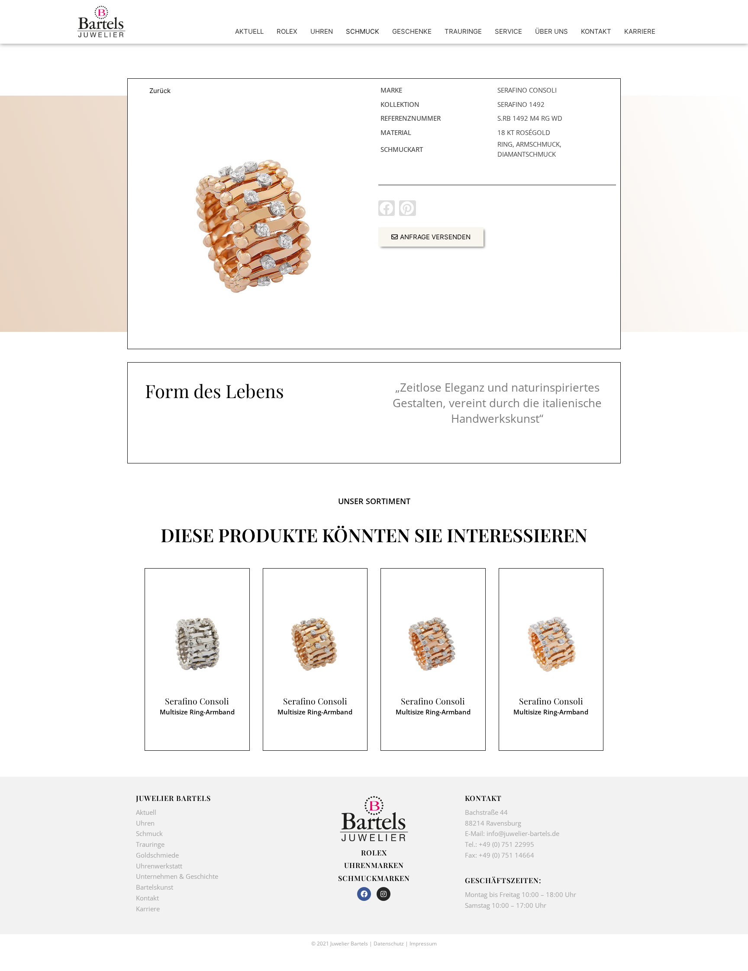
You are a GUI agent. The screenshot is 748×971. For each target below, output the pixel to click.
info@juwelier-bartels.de (523, 833)
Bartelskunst (154, 887)
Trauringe (151, 844)
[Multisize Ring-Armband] (251, 225)
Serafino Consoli (197, 701)
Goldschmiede (157, 855)
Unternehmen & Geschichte (177, 876)
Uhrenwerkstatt (159, 866)
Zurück (160, 91)
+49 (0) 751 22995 (506, 844)
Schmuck (149, 833)
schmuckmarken (374, 878)
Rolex (374, 852)
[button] (386, 208)
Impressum (423, 943)
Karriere (148, 908)
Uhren (145, 823)
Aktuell (146, 812)
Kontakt (147, 898)
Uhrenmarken (374, 865)
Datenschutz (389, 943)
